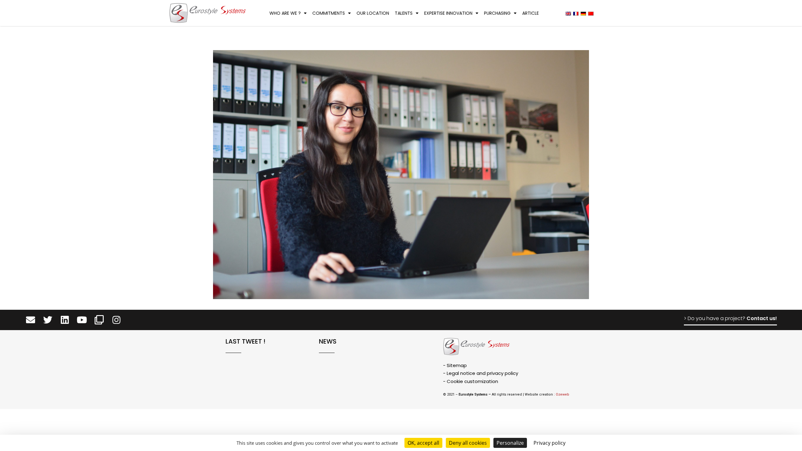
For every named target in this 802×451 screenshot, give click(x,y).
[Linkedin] (65, 319)
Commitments (328, 13)
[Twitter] (47, 319)
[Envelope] (30, 319)
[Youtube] (81, 319)
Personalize (510, 442)
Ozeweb (562, 394)
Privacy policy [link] (549, 442)
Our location (373, 13)
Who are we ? (285, 13)
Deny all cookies (468, 442)
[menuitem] (568, 13)
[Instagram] (116, 319)
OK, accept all (423, 442)
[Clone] (99, 319)
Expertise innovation (448, 13)
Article (530, 13)
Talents (404, 13)
